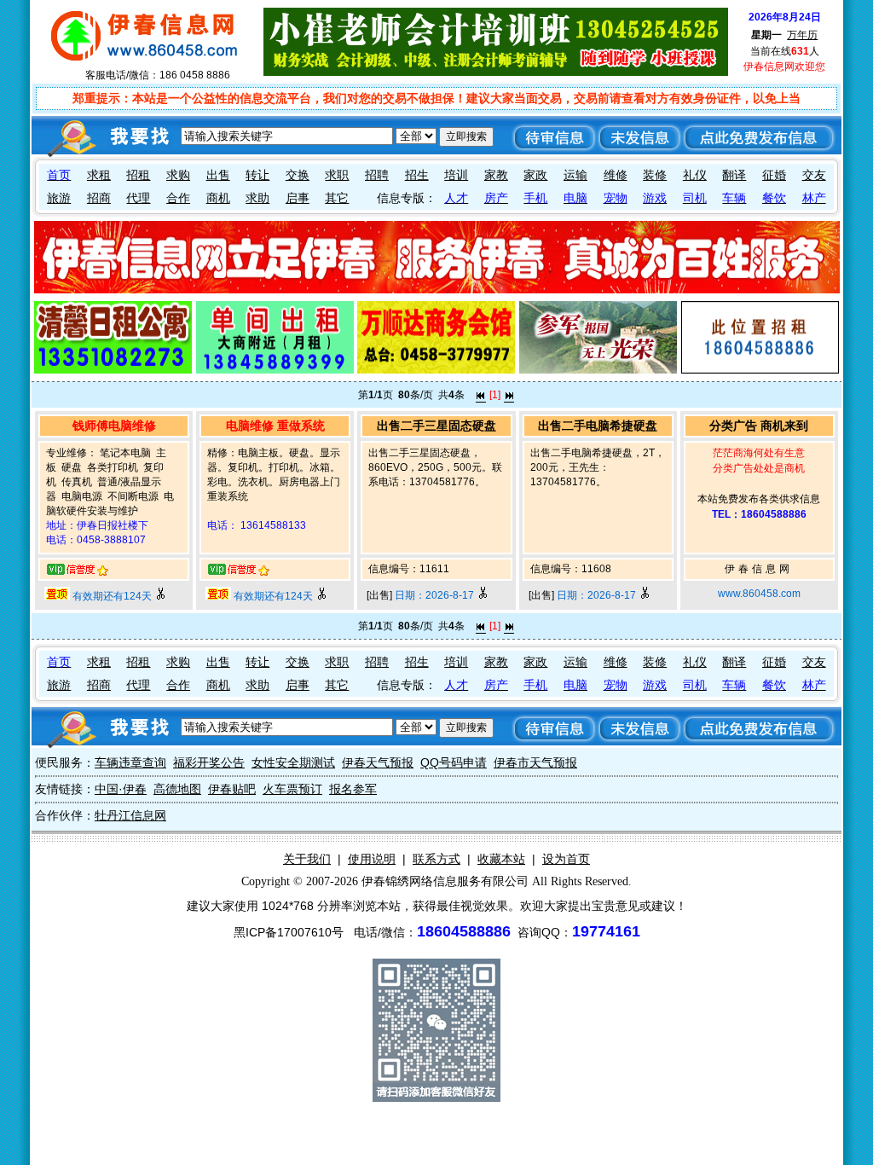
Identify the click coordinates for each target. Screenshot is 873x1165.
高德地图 (177, 789)
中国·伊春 (121, 789)
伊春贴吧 (232, 789)
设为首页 (566, 859)
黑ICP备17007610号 (289, 932)
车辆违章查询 (130, 762)
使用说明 (372, 859)
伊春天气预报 (377, 762)
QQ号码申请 (453, 762)
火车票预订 (292, 789)
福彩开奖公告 (209, 762)
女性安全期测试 (293, 762)
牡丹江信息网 (130, 815)
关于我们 (307, 859)
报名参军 (353, 789)
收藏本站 (501, 859)
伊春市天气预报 (535, 762)
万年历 (802, 35)
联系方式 (436, 859)
